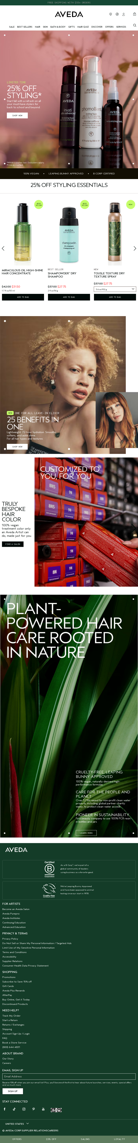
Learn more (86, 833)
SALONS (85, 1139)
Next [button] (130, 249)
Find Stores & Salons (110, 14)
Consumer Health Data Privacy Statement (25, 965)
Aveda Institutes (11, 918)
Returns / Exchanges (13, 1024)
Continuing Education (14, 922)
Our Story (8, 1058)
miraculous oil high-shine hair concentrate (22, 272)
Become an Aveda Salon (15, 909)
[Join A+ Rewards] (117, 14)
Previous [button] (7, 249)
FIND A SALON (12, 544)
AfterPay (7, 995)
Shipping (7, 1029)
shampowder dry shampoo (62, 275)
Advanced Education (14, 927)
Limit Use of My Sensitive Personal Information (28, 947)
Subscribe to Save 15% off (17, 981)
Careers (6, 1063)
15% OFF (51, 1139)
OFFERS (17, 1139)
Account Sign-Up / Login (16, 1033)
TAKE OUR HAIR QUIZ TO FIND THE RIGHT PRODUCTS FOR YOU (69, 2)
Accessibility (9, 956)
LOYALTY (119, 1139)
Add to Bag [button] (23, 297)
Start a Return (10, 1020)
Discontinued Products (15, 1004)
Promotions (8, 977)
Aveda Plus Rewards (13, 990)
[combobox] (115, 289)
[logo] (69, 14)
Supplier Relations (12, 961)
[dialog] (134, 25)
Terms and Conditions (14, 952)
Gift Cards (8, 986)
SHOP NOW (17, 115)
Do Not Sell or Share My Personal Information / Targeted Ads (37, 943)
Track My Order (11, 1015)
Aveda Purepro (11, 913)
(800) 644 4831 (11, 1047)
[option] (23, 249)
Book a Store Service (14, 1042)
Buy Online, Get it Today (16, 999)
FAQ (4, 1038)
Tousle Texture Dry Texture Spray (109, 275)
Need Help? (10, 1010)
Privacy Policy (10, 938)
